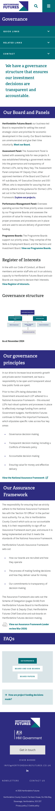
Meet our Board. (22, 144)
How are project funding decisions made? (24, 697)
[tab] (27, 661)
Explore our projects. (25, 197)
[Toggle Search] (36, 6)
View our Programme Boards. (36, 248)
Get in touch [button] (28, 750)
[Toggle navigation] (48, 6)
